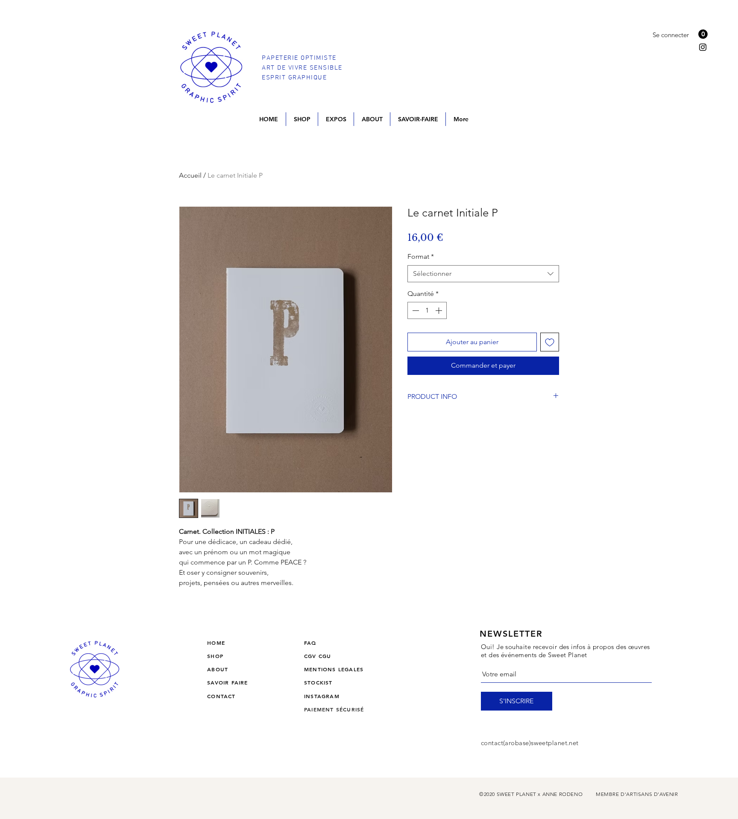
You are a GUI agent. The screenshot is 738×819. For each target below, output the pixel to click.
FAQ (310, 642)
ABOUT (217, 669)
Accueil (190, 175)
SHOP (215, 655)
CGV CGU (317, 655)
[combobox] (483, 273)
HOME (216, 642)
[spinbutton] (427, 310)
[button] (703, 34)
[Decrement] (415, 310)
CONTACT (221, 696)
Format (420, 256)
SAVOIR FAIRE (227, 682)
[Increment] (439, 310)
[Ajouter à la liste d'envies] (549, 342)
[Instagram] (703, 47)
